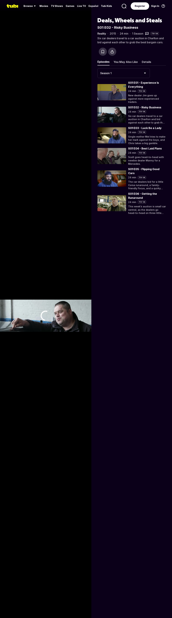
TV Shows (57, 6)
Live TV (81, 6)
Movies (43, 6)
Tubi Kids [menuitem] (106, 6)
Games (70, 6)
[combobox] (124, 73)
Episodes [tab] (103, 61)
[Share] (112, 52)
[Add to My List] (103, 52)
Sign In (155, 6)
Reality (101, 33)
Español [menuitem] (93, 6)
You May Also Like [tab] (126, 62)
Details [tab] (146, 62)
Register (140, 6)
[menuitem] (30, 6)
